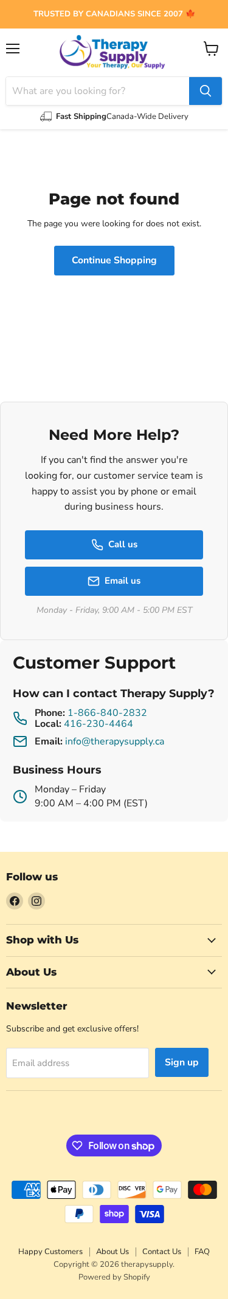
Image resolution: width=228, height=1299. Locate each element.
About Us (112, 1251)
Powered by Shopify (114, 1277)
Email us (122, 581)
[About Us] (114, 14)
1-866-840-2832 (107, 713)
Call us (122, 544)
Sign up (182, 1062)
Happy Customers (50, 1251)
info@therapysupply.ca (114, 741)
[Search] (205, 91)
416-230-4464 (98, 723)
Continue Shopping (114, 260)
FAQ (202, 1251)
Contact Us (161, 1251)
